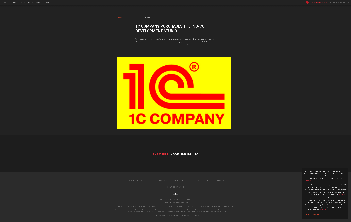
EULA (149, 180)
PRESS (208, 180)
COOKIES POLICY (178, 180)
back (119, 17)
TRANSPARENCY (195, 180)
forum (46, 2)
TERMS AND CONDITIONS (134, 180)
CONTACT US (220, 180)
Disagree (316, 214)
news (23, 2)
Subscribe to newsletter (319, 2)
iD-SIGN (192, 199)
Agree (307, 214)
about (30, 2)
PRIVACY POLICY (162, 180)
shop (38, 2)
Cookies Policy (308, 180)
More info (342, 194)
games (14, 2)
